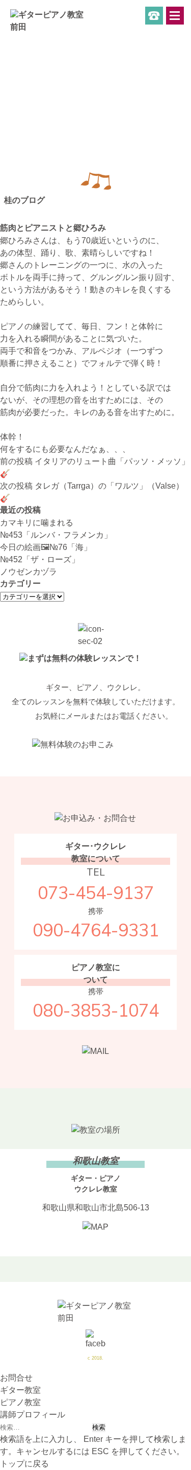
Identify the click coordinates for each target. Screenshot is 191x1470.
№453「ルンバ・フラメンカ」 (56, 535)
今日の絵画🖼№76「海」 (46, 547)
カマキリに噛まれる (36, 522)
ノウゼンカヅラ (28, 571)
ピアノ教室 (20, 1402)
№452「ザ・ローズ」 (39, 559)
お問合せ (16, 1377)
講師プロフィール (32, 1414)
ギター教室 (20, 1390)
